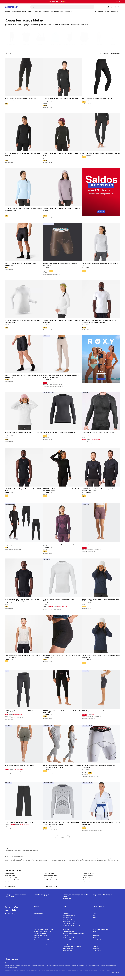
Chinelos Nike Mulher (49, 882)
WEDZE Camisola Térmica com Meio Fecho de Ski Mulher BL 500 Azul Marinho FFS (101, 600)
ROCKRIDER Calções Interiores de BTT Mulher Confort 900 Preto (23, 375)
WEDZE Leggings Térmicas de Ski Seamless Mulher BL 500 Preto (101, 153)
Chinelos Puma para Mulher (12, 884)
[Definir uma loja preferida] (108, 7)
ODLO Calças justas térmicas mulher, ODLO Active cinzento (22, 711)
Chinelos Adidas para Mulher (90, 882)
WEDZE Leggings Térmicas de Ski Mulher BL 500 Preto (20, 98)
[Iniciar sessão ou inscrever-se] (115, 7)
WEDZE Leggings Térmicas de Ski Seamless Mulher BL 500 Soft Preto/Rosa (62, 711)
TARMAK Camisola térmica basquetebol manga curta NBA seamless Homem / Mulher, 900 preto (22, 600)
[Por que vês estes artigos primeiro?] (100, 53)
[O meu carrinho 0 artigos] (118, 7)
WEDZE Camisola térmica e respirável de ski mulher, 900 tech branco (100, 264)
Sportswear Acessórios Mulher (12, 879)
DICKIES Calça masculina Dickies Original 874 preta (19, 822)
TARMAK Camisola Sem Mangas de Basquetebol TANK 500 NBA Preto (23, 489)
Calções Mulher (84, 44)
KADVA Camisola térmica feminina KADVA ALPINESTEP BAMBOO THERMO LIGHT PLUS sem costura (62, 823)
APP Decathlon (99, 11)
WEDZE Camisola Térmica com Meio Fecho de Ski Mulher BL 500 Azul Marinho (101, 656)
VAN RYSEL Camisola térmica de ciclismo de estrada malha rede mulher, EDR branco (23, 656)
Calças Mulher (98, 44)
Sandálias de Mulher (10, 875)
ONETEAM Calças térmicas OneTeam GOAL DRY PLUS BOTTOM (23, 544)
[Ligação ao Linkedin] (15, 914)
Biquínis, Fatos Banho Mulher (69, 45)
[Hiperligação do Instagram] (12, 914)
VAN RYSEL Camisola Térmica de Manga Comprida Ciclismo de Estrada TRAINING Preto (100, 489)
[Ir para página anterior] (57, 837)
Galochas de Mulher (49, 873)
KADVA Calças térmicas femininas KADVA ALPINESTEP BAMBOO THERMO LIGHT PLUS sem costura (62, 766)
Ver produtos (101, 211)
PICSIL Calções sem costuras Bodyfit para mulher (96, 544)
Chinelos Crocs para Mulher (51, 884)
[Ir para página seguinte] (68, 837)
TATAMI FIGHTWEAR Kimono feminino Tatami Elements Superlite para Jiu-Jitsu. (101, 823)
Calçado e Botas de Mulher (11, 877)
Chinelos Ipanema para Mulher (91, 884)
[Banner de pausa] (117, 2)
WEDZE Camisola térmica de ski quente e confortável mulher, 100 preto (23, 154)
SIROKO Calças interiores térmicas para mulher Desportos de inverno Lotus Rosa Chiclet (61, 376)
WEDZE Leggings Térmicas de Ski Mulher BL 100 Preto (97, 98)
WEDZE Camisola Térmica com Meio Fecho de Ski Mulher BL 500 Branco (23, 433)
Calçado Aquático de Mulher (51, 877)
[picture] (24, 77)
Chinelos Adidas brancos (50, 886)
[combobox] (115, 53)
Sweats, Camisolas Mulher (55, 44)
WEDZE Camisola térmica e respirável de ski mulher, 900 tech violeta (61, 544)
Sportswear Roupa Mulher (50, 875)
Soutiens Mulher (41, 44)
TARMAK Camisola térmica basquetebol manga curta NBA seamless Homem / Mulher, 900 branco (99, 321)
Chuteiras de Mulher (88, 875)
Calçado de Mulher (9, 873)
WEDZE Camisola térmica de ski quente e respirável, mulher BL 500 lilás (61, 209)
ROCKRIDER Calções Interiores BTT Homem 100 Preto (20, 263)
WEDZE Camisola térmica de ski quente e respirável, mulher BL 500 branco (61, 321)
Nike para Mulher (87, 879)
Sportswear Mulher (88, 877)
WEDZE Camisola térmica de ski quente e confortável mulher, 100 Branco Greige (23, 321)
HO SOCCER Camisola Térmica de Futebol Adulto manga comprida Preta (99, 433)
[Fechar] (119, 2)
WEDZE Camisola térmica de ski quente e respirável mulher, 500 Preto (62, 154)
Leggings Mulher (11, 44)
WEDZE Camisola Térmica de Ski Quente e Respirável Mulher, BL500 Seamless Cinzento (61, 99)
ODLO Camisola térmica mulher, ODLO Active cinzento (59, 432)
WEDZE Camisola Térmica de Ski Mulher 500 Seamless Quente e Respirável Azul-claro (23, 209)
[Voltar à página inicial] (11, 7)
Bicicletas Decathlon (10, 886)
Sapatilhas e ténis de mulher (51, 879)
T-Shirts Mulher (26, 44)
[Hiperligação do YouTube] (9, 914)
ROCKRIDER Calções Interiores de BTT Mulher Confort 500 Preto (62, 655)
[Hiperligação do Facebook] (6, 914)
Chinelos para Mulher (88, 873)
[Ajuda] (111, 7)
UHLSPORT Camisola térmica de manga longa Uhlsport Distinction (59, 600)
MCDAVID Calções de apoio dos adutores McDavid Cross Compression (60, 264)
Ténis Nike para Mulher (10, 882)
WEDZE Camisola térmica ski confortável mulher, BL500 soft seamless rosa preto (61, 489)
